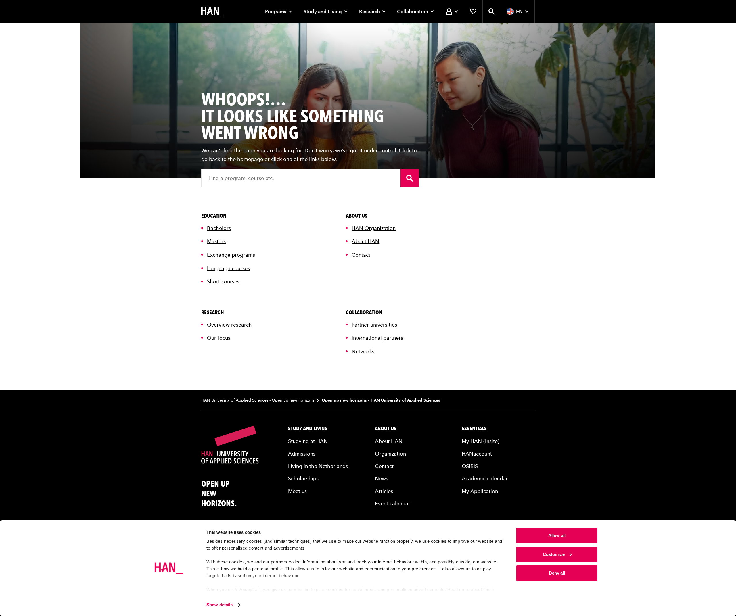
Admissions (301, 454)
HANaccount (477, 454)
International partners (377, 338)
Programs (275, 11)
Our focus (218, 338)
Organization (390, 454)
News (381, 478)
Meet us (297, 491)
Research (369, 11)
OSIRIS (470, 466)
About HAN (365, 241)
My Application (480, 491)
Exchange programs (231, 255)
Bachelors (219, 228)
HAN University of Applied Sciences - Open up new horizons (257, 400)
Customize (554, 554)
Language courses (228, 268)
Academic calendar (485, 478)
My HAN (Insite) (480, 441)
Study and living (308, 428)
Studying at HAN (308, 441)
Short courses (223, 282)
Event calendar (392, 503)
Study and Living (323, 11)
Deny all (557, 573)
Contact (361, 255)
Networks (363, 351)
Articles (384, 491)
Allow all (557, 535)
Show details (219, 604)
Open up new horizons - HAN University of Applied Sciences (381, 400)
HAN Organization (374, 228)
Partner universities (374, 325)
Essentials (474, 428)
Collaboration (412, 11)
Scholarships (303, 478)
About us (385, 428)
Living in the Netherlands (318, 466)
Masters (216, 241)
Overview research (229, 325)
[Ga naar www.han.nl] (213, 11)
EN (519, 11)
